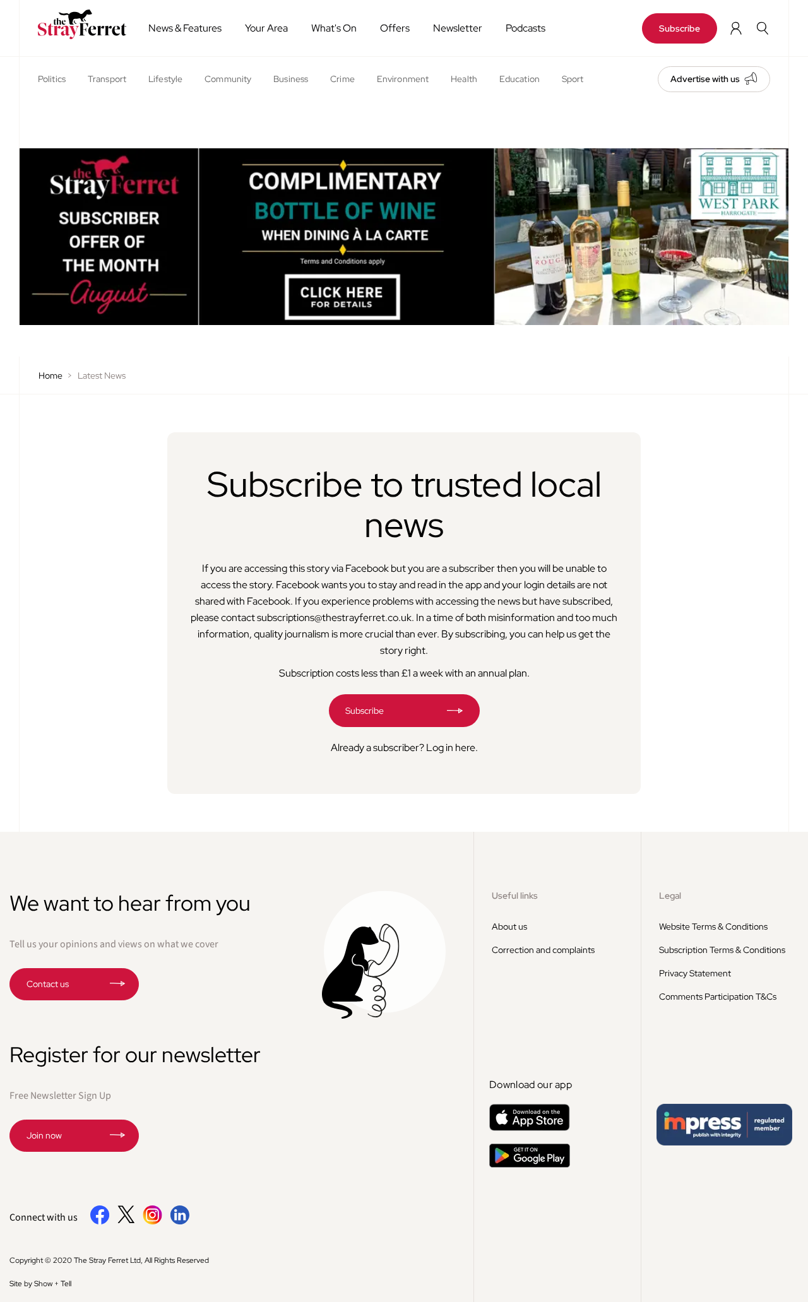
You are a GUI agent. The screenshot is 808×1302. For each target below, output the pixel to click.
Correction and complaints (543, 950)
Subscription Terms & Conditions (722, 950)
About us (509, 926)
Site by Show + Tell (40, 1284)
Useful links (515, 895)
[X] (126, 1220)
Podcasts (525, 28)
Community (228, 79)
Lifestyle (165, 79)
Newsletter (457, 28)
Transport (107, 79)
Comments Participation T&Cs (717, 996)
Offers (395, 28)
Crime (342, 79)
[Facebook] (100, 1222)
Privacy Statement (695, 973)
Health (464, 79)
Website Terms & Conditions (713, 926)
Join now (44, 1135)
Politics (52, 79)
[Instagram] (152, 1222)
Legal (670, 895)
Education (519, 79)
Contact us (48, 984)
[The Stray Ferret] (78, 24)
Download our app (530, 1084)
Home (50, 375)
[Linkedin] (179, 1222)
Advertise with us (705, 79)
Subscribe (679, 28)
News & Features (185, 28)
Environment (403, 79)
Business (290, 79)
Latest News (102, 375)
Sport (573, 79)
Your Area (266, 28)
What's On (334, 28)
